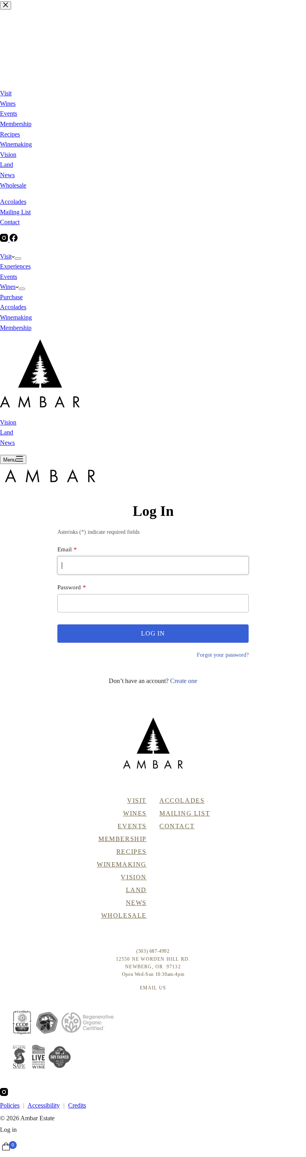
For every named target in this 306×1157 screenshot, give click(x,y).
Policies (10, 1105)
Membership (15, 327)
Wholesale (124, 915)
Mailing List (184, 813)
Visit (6, 256)
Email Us (153, 988)
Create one (183, 680)
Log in (8, 1129)
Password (69, 587)
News (7, 442)
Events (8, 276)
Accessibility (43, 1105)
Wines (8, 286)
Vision (8, 422)
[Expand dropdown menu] (18, 258)
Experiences (15, 266)
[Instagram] (4, 1093)
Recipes (131, 851)
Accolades (13, 307)
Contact (176, 826)
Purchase (11, 297)
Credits (77, 1105)
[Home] (153, 743)
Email (64, 549)
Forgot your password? (223, 655)
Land (6, 432)
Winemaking (16, 317)
